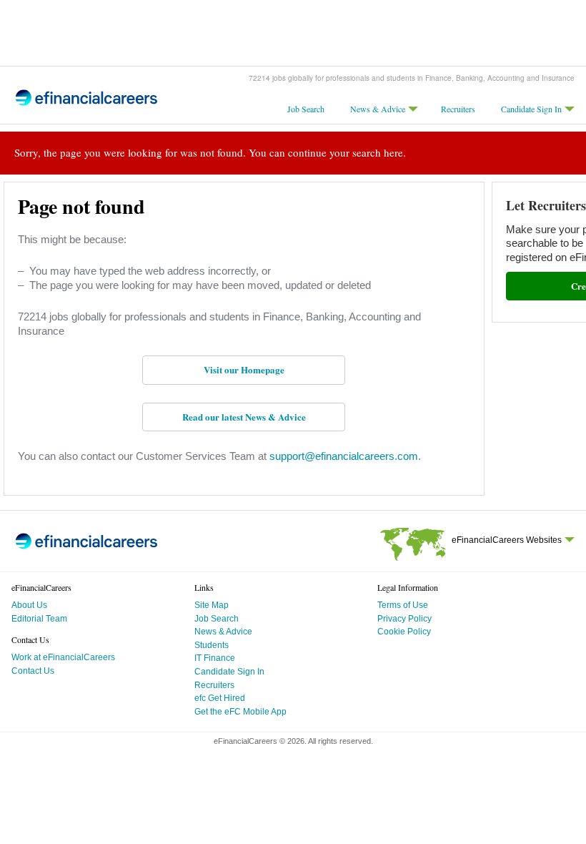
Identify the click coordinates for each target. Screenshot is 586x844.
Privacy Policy (404, 619)
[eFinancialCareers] (86, 103)
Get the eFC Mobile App (240, 712)
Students (211, 645)
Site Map (211, 605)
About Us (29, 605)
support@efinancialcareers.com (342, 456)
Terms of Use (402, 605)
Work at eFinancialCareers (63, 657)
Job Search (305, 108)
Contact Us (32, 671)
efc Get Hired (219, 698)
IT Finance (214, 658)
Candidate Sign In (531, 108)
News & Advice (377, 108)
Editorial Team (39, 619)
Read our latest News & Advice (244, 416)
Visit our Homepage (244, 369)
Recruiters (458, 108)
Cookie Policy (404, 632)
